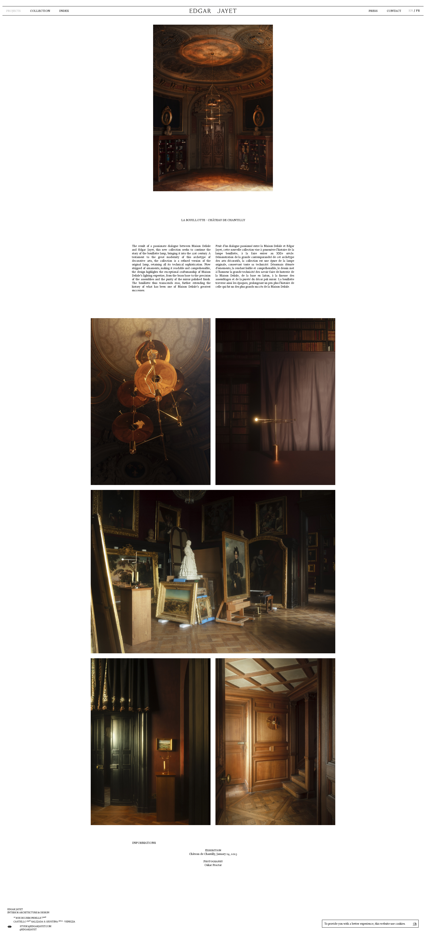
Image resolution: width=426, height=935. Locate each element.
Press (373, 11)
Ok (415, 924)
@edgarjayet (28, 929)
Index (64, 11)
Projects (13, 11)
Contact (394, 11)
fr (418, 11)
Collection (40, 11)
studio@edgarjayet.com (35, 926)
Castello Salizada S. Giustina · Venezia (44, 921)
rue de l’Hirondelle (30, 918)
